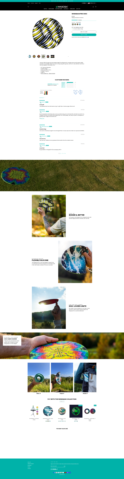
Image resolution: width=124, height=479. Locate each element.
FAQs (40, 3)
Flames (77, 24)
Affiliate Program (31, 463)
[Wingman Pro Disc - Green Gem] (47, 421)
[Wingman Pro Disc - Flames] (48, 421)
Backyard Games (58, 8)
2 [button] (60, 153)
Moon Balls (66, 8)
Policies (29, 466)
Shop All (45, 8)
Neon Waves (73, 24)
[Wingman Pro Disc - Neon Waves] (46, 421)
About (29, 3)
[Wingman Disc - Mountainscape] (58, 421)
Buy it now (84, 34)
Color (76, 22)
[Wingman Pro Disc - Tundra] (37, 451)
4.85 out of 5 (55, 84)
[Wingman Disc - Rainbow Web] (65, 421)
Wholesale (29, 465)
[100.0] (75, 92)
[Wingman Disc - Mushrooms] (62, 421)
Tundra (80, 24)
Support (36, 3)
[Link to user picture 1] (42, 120)
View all (62, 401)
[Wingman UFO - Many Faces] (74, 421)
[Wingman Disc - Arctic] (61, 421)
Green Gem (75, 24)
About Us (29, 462)
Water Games (51, 8)
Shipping (73, 17)
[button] (74, 20)
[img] (42, 100)
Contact (32, 3)
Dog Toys (78, 8)
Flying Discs (72, 8)
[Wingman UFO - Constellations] (77, 421)
